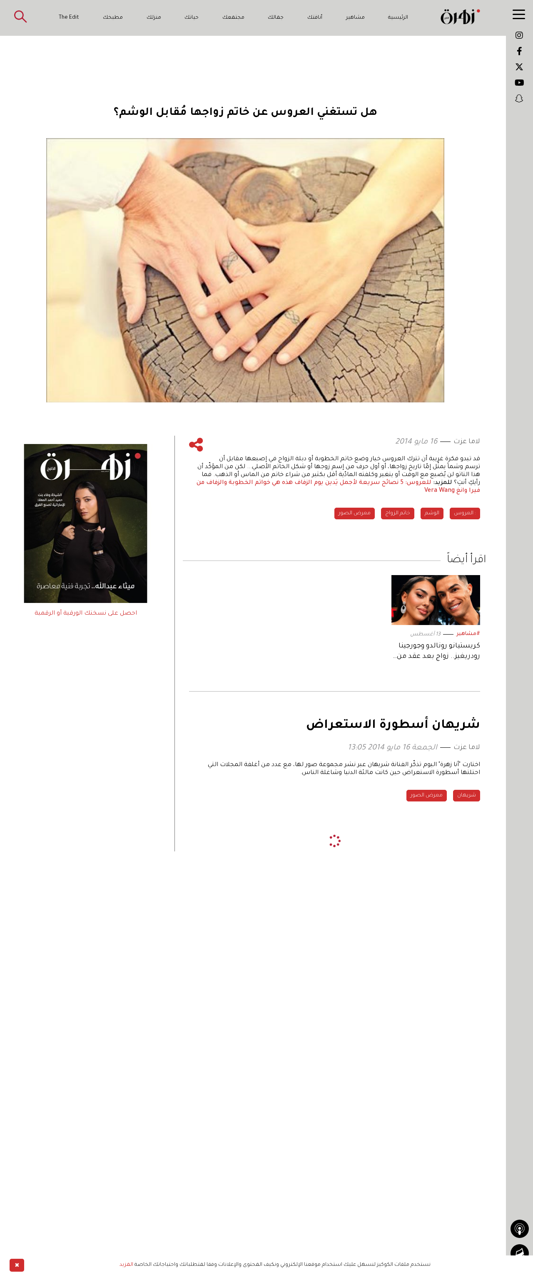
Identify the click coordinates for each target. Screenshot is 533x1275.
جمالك (276, 18)
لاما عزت (466, 442)
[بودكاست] (520, 1229)
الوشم (432, 513)
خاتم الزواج (397, 513)
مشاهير (355, 18)
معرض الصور (355, 513)
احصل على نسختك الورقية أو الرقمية (86, 613)
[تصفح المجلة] (520, 1253)
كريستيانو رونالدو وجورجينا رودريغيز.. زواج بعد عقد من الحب (438, 652)
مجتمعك (233, 18)
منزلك (154, 18)
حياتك (191, 18)
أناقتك (314, 18)
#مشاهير (468, 634)
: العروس (465, 513)
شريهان (466, 796)
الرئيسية (398, 18)
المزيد (126, 1265)
